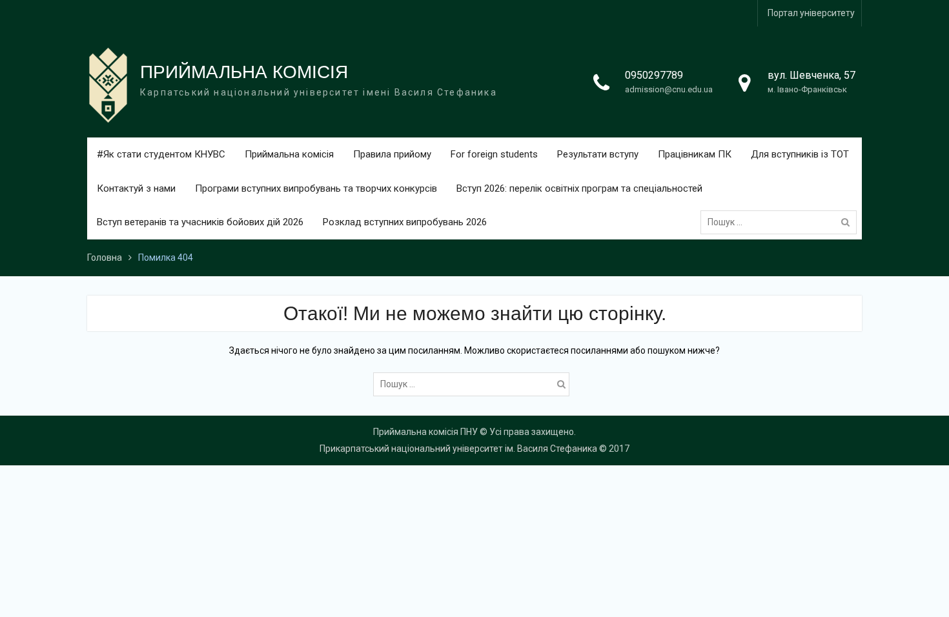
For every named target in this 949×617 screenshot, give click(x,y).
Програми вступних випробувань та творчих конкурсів (316, 188)
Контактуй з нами (136, 188)
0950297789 (654, 75)
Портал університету (811, 13)
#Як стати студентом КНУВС (161, 154)
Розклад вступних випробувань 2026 (405, 222)
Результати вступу (597, 154)
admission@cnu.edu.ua (669, 89)
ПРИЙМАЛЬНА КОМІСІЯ (244, 72)
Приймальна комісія (289, 154)
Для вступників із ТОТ (800, 154)
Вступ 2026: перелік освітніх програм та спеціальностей (579, 188)
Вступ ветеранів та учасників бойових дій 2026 (200, 222)
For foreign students (494, 154)
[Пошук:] (781, 222)
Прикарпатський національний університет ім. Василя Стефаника (458, 448)
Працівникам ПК (694, 154)
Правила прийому (392, 154)
